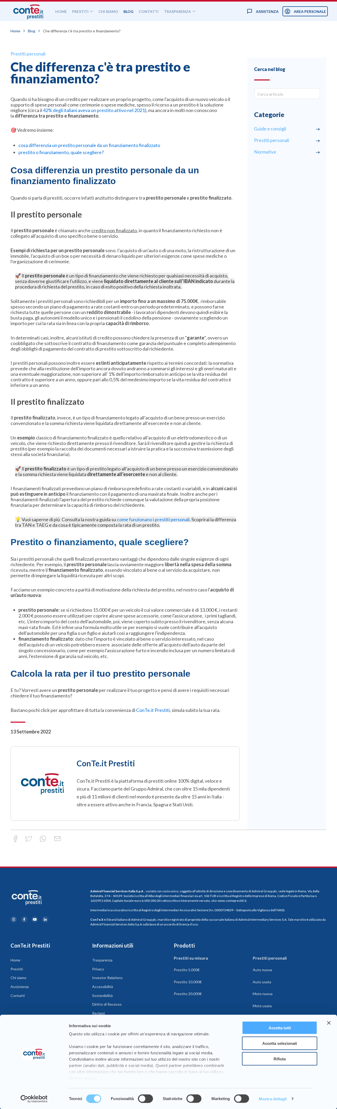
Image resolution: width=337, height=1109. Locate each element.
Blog (128, 11)
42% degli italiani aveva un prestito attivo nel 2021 (94, 110)
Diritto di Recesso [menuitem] (107, 1004)
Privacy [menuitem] (98, 969)
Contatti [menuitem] (18, 995)
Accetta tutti (280, 1028)
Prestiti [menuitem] (17, 969)
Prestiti (80, 11)
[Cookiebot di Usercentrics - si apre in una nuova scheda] (34, 1099)
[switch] (145, 1098)
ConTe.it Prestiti (153, 710)
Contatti (148, 11)
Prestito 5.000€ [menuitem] (187, 970)
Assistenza (267, 11)
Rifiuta (280, 1058)
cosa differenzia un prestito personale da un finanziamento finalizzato (89, 145)
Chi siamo (108, 11)
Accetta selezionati (279, 1043)
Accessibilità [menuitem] (102, 986)
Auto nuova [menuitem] (262, 970)
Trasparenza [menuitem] (102, 960)
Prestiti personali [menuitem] (270, 957)
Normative (265, 152)
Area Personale (310, 11)
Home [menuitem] (15, 960)
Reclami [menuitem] (98, 1013)
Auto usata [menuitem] (262, 982)
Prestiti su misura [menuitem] (191, 957)
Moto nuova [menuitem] (262, 993)
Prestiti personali (28, 54)
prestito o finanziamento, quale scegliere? (61, 152)
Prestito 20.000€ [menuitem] (188, 993)
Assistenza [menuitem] (20, 986)
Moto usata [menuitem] (262, 1006)
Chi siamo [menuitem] (18, 977)
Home (61, 11)
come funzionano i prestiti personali (153, 519)
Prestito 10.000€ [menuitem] (188, 982)
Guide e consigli (270, 128)
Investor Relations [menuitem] (107, 977)
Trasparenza (177, 11)
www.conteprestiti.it (232, 901)
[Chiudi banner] (329, 1023)
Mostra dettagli (273, 1098)
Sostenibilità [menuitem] (102, 995)
